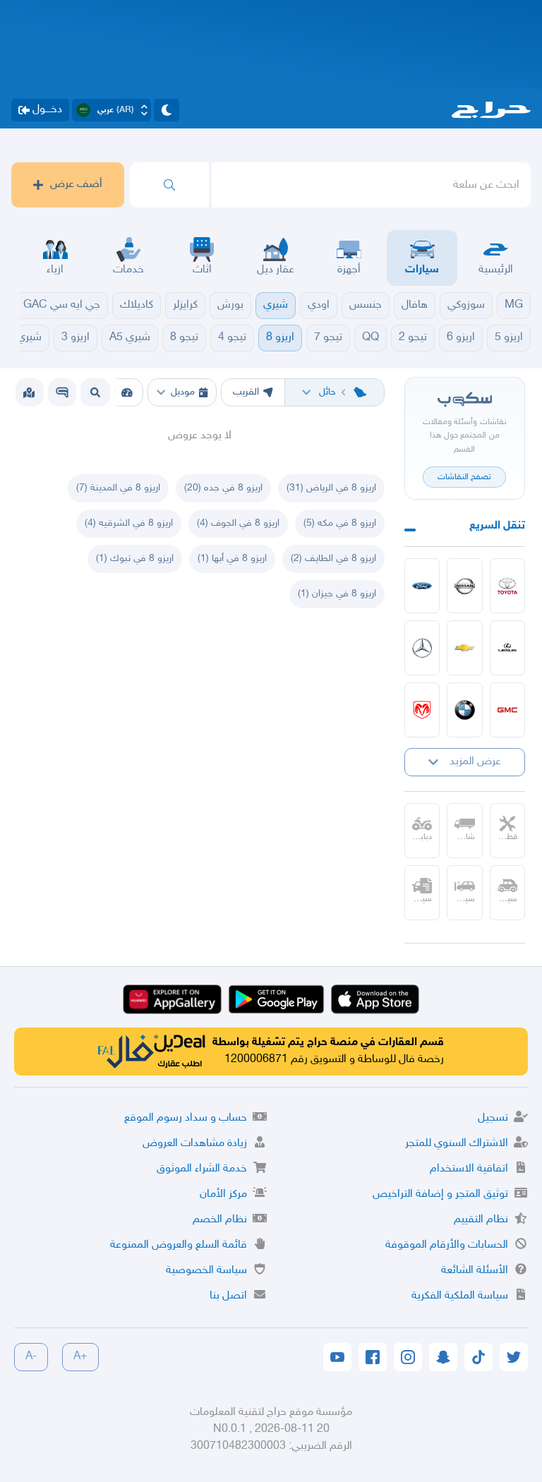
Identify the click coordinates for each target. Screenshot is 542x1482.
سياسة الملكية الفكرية (459, 1296)
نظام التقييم (481, 1220)
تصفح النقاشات (464, 477)
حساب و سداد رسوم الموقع (185, 1118)
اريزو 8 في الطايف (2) (333, 559)
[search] (169, 184)
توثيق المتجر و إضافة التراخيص (440, 1194)
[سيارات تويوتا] (508, 585)
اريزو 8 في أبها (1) (232, 559)
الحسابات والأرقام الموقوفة (446, 1245)
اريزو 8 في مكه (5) (339, 523)
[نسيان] (465, 585)
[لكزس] (508, 647)
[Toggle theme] (166, 110)
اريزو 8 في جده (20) (223, 488)
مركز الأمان (223, 1194)
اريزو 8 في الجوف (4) (238, 523)
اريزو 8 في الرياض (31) (331, 488)
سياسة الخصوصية (206, 1270)
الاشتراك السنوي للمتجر (456, 1143)
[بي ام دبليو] (465, 709)
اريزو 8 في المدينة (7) (118, 488)
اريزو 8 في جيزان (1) (337, 594)
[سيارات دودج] (422, 709)
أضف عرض (76, 184)
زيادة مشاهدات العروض (195, 1143)
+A (80, 1356)
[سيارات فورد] (422, 585)
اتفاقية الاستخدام (469, 1169)
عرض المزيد (475, 762)
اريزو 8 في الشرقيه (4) (129, 523)
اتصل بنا (228, 1296)
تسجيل (493, 1118)
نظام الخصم (220, 1220)
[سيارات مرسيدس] (422, 647)
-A (31, 1356)
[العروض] (29, 392)
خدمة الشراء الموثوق (202, 1169)
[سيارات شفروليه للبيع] (465, 647)
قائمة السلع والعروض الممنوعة (178, 1245)
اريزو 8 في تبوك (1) (135, 559)
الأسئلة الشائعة (474, 1270)
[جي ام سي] (508, 709)
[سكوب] (62, 392)
